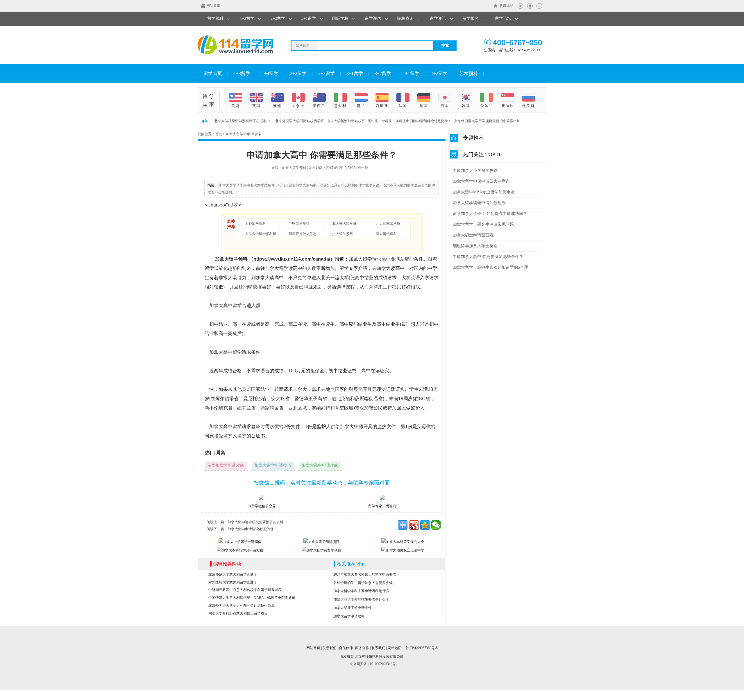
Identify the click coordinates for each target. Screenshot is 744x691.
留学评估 (373, 18)
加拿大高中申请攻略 (320, 465)
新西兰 (319, 106)
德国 (424, 106)
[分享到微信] (436, 525)
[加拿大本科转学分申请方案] (240, 550)
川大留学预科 (386, 234)
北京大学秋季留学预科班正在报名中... (243, 121)
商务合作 (362, 648)
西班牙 (382, 106)
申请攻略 (254, 134)
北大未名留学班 (344, 224)
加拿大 (298, 106)
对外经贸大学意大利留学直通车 (232, 582)
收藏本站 (507, 6)
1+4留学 (270, 73)
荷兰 (361, 106)
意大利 (340, 106)
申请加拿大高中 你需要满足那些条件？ (488, 256)
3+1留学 (308, 18)
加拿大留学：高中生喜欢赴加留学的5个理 (490, 267)
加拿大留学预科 (231, 259)
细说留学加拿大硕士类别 (475, 246)
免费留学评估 (333, 247)
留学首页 (212, 73)
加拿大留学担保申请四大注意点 (481, 181)
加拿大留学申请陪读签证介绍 (250, 529)
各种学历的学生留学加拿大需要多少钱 (363, 583)
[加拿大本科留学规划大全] (402, 542)
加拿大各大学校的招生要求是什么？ (361, 599)
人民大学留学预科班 (260, 234)
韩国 (466, 106)
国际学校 (340, 18)
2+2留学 (278, 18)
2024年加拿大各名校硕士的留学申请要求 (364, 574)
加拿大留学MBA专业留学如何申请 (484, 192)
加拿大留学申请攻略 (349, 616)
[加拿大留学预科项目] (321, 542)
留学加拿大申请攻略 (226, 465)
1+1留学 (411, 73)
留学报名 (470, 18)
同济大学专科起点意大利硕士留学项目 (238, 613)
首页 (218, 134)
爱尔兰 (486, 106)
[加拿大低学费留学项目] (321, 550)
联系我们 (378, 648)
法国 (403, 106)
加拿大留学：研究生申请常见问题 (483, 224)
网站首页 (213, 6)
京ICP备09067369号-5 (421, 648)
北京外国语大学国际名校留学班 (299, 121)
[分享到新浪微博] (414, 525)
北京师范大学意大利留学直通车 (232, 574)
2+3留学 (326, 73)
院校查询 (405, 18)
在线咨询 (307, 247)
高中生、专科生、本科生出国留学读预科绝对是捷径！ (409, 121)
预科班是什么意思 (302, 234)
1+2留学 (439, 73)
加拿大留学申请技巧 (273, 465)
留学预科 (215, 18)
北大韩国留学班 (388, 224)
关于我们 (330, 648)
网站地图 (395, 648)
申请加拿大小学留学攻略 (475, 170)
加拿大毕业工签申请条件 (352, 608)
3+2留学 (383, 73)
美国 (235, 106)
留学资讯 (438, 18)
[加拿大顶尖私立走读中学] (402, 550)
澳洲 (277, 106)
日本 (445, 106)
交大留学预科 (342, 234)
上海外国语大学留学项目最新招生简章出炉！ (489, 121)
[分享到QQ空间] (425, 525)
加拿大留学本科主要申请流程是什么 (361, 591)
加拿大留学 (234, 134)
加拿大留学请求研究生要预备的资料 (255, 522)
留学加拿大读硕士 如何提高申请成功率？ (490, 213)
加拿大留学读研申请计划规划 (479, 203)
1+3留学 (247, 18)
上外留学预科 (255, 224)
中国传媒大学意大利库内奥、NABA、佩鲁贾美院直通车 (251, 598)
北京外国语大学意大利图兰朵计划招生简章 (241, 605)
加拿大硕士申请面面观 (473, 235)
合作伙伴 (346, 648)
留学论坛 (503, 18)
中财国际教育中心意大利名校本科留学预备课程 (245, 590)
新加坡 (507, 106)
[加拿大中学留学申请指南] (240, 542)
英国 (256, 106)
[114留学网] (235, 44)
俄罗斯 (528, 106)
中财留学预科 (299, 224)
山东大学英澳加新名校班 (346, 121)
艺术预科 (468, 73)
